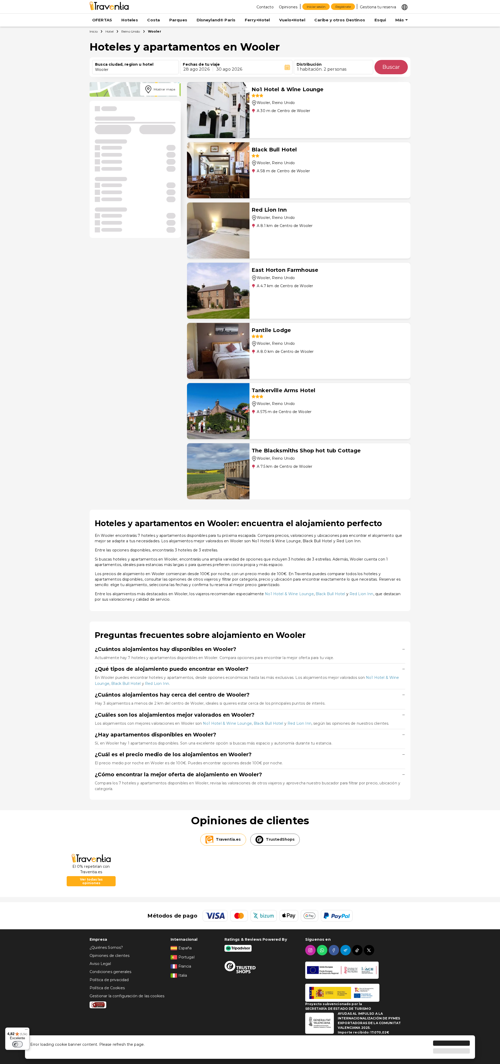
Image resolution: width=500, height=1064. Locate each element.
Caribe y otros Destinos (339, 19)
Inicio (94, 31)
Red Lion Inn (361, 594)
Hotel (109, 31)
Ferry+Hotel (257, 19)
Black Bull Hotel (330, 594)
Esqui (380, 19)
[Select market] (404, 6)
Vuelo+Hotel (292, 19)
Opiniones (288, 7)
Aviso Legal (100, 963)
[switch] (17, 1044)
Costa (153, 19)
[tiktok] (358, 950)
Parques (178, 19)
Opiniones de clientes (109, 955)
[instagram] (311, 950)
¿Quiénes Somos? (106, 947)
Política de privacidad (109, 979)
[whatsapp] (323, 950)
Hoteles (129, 19)
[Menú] (26, 1031)
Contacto (265, 7)
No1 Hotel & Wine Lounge (289, 594)
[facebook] (334, 950)
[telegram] (346, 950)
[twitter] (370, 950)
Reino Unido (130, 31)
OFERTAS (102, 19)
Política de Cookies (107, 988)
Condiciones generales (110, 971)
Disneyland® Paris (216, 19)
